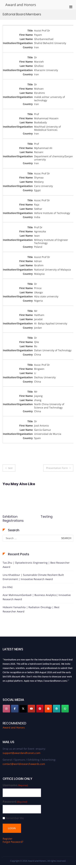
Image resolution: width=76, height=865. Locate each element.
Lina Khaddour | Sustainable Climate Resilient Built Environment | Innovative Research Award (33, 577)
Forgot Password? (13, 841)
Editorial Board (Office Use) (52, 518)
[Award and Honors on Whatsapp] (65, 709)
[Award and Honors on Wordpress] (56, 709)
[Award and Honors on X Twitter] (23, 709)
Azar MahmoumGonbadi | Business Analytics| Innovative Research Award (37, 597)
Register (7, 838)
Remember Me (15, 818)
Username (15, 785)
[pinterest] (40, 709)
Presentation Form (57, 468)
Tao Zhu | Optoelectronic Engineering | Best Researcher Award (36, 565)
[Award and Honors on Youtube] (31, 709)
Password (15, 802)
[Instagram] (6, 709)
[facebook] (14, 709)
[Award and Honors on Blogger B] (48, 709)
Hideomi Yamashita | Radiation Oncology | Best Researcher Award (31, 609)
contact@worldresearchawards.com (24, 764)
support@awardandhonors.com (21, 753)
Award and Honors (20, 4)
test (10, 468)
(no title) (7, 587)
